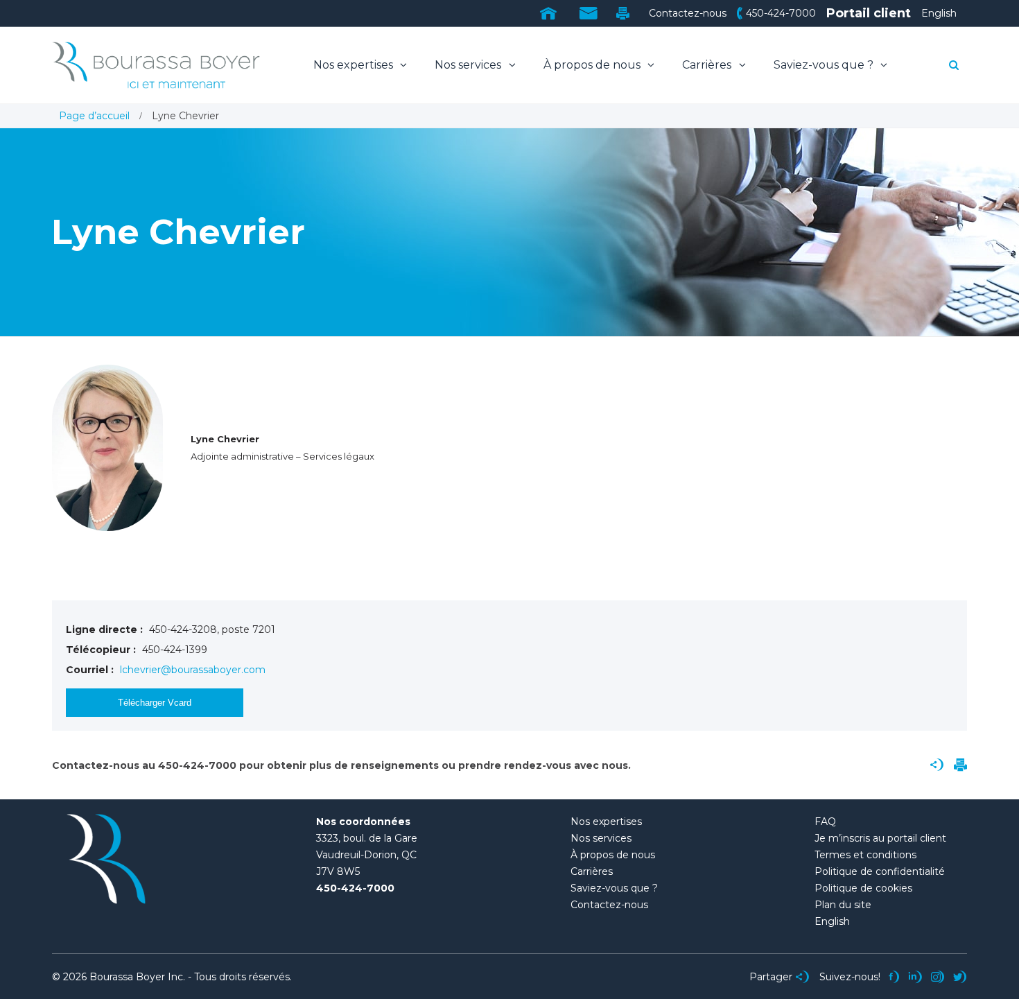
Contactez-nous (687, 13)
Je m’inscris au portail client (880, 838)
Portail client (868, 13)
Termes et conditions (865, 855)
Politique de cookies (863, 888)
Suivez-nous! (849, 977)
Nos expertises (354, 64)
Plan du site (843, 905)
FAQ (825, 821)
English (939, 13)
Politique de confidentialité (880, 871)
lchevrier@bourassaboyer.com (192, 669)
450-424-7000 (781, 13)
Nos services (469, 64)
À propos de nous (593, 64)
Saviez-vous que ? (825, 64)
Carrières (708, 64)
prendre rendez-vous (514, 765)
